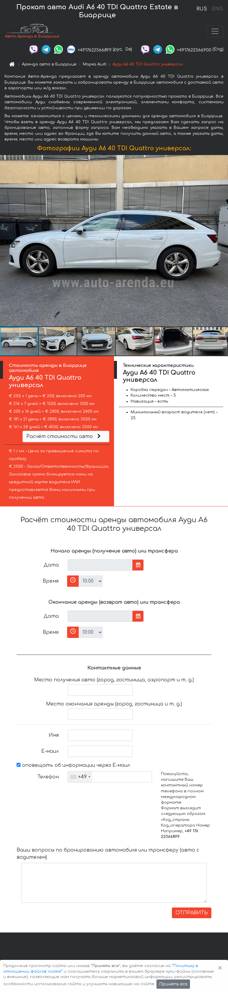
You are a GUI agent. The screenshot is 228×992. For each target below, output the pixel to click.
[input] (100, 565)
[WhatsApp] (58, 49)
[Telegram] (46, 49)
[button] (58, 341)
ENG (217, 9)
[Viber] (33, 49)
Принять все (173, 984)
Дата (51, 565)
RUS (202, 9)
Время (50, 581)
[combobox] (80, 777)
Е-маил (50, 751)
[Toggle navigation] (215, 31)
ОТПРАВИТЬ (191, 913)
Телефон (48, 777)
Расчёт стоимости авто (60, 436)
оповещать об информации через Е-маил (75, 765)
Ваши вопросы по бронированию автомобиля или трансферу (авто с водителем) (108, 853)
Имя (54, 735)
